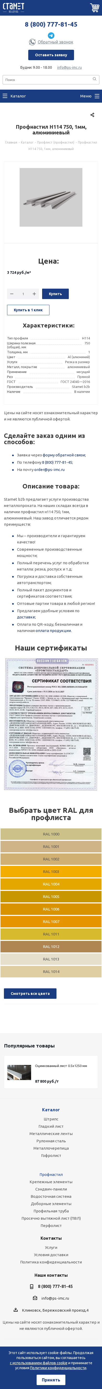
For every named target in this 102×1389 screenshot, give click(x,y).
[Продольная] (51, 724)
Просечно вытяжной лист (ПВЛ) (51, 1218)
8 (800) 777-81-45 (51, 24)
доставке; (26, 617)
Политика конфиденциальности (51, 1262)
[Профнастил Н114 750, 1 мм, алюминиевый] (51, 199)
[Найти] (94, 79)
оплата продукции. (54, 630)
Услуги (51, 1247)
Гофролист (51, 1155)
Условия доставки (51, 1254)
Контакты (51, 1238)
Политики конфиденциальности (58, 1368)
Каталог (51, 1109)
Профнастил (51, 1174)
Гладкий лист (51, 1126)
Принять (51, 1380)
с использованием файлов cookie (38, 1363)
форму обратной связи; (64, 455)
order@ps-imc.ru (49, 469)
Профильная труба (51, 1211)
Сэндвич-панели (51, 1189)
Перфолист (51, 1225)
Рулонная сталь (51, 1141)
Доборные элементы (51, 1203)
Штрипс (51, 1119)
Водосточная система (51, 1196)
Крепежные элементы (51, 1182)
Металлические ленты (51, 1133)
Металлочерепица (51, 1148)
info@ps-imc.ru (69, 67)
